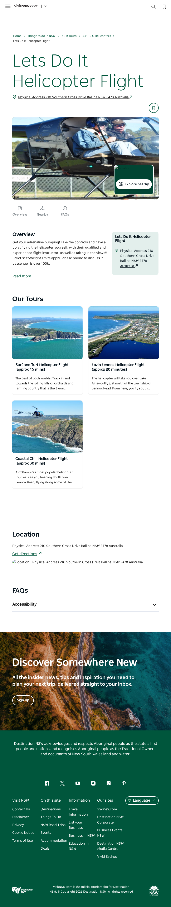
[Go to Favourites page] (164, 6)
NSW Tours (69, 36)
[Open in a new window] (47, 332)
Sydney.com (107, 809)
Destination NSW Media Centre (110, 846)
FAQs (65, 214)
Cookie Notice (23, 832)
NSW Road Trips (53, 825)
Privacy (18, 825)
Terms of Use (22, 840)
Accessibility (24, 604)
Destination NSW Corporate (110, 819)
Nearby (42, 214)
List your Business (76, 825)
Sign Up (23, 700)
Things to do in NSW (41, 36)
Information (79, 800)
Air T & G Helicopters (97, 36)
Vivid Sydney (107, 856)
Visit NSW (20, 800)
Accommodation (54, 840)
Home (17, 36)
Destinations (51, 809)
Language (141, 800)
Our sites (105, 800)
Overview (20, 214)
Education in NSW (79, 846)
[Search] (153, 7)
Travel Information (78, 812)
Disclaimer (20, 817)
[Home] (26, 6)
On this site (51, 800)
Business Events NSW (109, 833)
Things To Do (51, 817)
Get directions (24, 554)
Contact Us (21, 809)
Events (46, 832)
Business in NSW (82, 835)
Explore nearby (137, 184)
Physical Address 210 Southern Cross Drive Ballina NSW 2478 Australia (74, 97)
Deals (45, 848)
